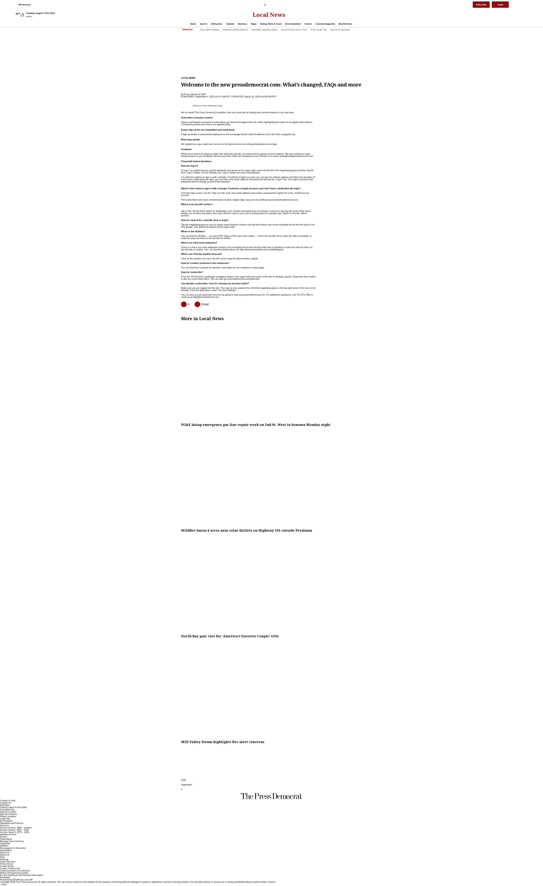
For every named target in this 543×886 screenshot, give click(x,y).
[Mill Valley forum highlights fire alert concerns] (271, 689)
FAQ (2, 857)
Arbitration (5, 877)
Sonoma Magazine (325, 23)
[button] (23, 4)
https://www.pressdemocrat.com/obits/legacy (261, 249)
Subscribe (481, 4)
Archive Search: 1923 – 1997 (14, 830)
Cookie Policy (7, 866)
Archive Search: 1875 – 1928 (14, 832)
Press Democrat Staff (194, 94)
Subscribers (6, 839)
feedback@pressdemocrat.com (297, 156)
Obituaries (216, 23)
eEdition (4, 846)
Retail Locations (8, 816)
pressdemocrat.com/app (265, 144)
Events (308, 23)
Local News (269, 15)
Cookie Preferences (10, 868)
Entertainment (293, 23)
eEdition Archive (8, 834)
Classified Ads (7, 809)
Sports (203, 23)
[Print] (196, 304)
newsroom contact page (252, 267)
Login (500, 4)
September (186, 785)
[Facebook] (182, 304)
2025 (183, 780)
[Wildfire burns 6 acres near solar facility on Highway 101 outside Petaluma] (271, 477)
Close (4, 884)
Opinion (230, 23)
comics (208, 124)
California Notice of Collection (15, 870)
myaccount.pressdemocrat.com (282, 200)
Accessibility (6, 821)
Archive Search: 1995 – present (16, 827)
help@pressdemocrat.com (205, 297)
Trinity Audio (207, 106)
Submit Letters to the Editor (13, 807)
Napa (254, 23)
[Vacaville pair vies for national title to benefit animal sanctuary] (271, 583)
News (193, 23)
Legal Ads (5, 818)
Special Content (8, 812)
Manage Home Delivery (12, 841)
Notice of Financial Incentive (14, 873)
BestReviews (345, 23)
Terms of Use (6, 864)
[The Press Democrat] (269, 4)
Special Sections (8, 814)
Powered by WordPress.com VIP (16, 880)
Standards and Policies (11, 823)
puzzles (196, 124)
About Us (4, 852)
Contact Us (5, 803)
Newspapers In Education (13, 848)
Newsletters (6, 850)
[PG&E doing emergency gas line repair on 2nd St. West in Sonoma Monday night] (271, 372)
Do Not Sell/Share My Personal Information (21, 875)
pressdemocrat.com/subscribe (244, 279)
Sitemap (4, 859)
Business (242, 23)
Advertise (4, 805)
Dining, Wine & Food (270, 23)
